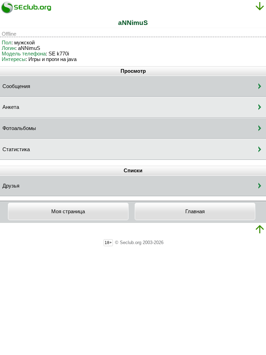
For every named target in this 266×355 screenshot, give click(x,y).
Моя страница (68, 211)
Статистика (16, 149)
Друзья (10, 186)
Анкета (10, 107)
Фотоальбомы (19, 128)
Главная (195, 211)
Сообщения (16, 86)
